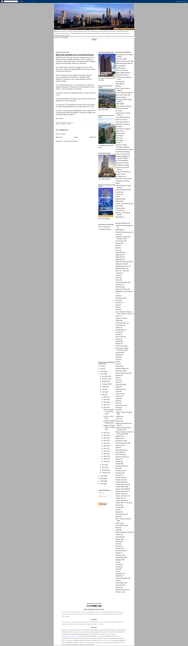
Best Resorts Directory (122, 108)
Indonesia (118, 366)
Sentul (117, 544)
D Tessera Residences (104, 229)
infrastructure (119, 371)
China (117, 280)
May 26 (106, 407)
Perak (117, 468)
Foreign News (119, 325)
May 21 (106, 440)
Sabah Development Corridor (124, 532)
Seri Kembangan (120, 550)
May (103, 394)
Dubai (117, 295)
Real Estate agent (121, 514)
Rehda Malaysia (120, 84)
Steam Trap (119, 138)
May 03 (106, 461)
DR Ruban (118, 86)
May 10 (106, 451)
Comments (104, 496)
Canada (118, 275)
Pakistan (118, 461)
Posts (102, 493)
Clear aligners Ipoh (121, 176)
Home (76, 137)
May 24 (106, 435)
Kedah (117, 391)
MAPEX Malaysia (121, 68)
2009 (102, 478)
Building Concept (120, 264)
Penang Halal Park (121, 466)
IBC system (119, 110)
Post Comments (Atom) (70, 141)
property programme (121, 491)
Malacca (118, 421)
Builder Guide (119, 201)
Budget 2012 (119, 257)
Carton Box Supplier (121, 59)
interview (118, 375)
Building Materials (121, 268)
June (103, 392)
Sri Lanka (118, 564)
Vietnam (118, 587)
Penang (118, 463)
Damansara (119, 287)
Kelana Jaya (119, 394)
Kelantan (118, 396)
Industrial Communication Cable (125, 61)
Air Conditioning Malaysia (123, 117)
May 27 (106, 405)
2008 (102, 481)
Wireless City (119, 592)
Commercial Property (121, 282)
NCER (117, 447)
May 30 (106, 399)
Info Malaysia (119, 194)
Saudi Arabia (119, 537)
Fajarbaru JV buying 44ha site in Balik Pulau (109, 427)
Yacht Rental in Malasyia (123, 151)
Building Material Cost (122, 266)
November (105, 379)
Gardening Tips (120, 330)
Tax (117, 571)
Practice (118, 475)
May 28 (106, 402)
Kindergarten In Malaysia (123, 124)
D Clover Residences (104, 227)
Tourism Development (122, 578)
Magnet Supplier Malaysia (123, 72)
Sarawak (118, 534)
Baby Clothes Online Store (123, 95)
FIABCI (118, 320)
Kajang (117, 387)
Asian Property (120, 241)
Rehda (117, 516)
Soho (117, 562)
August (104, 386)
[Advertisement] (94, 44)
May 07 (106, 456)
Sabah (117, 530)
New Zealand (119, 452)
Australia (118, 243)
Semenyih (118, 541)
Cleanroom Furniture (121, 145)
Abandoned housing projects (124, 232)
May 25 (106, 432)
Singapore (118, 560)
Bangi (117, 245)
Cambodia (118, 273)
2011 (102, 374)
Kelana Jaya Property (122, 70)
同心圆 (117, 183)
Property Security (120, 493)
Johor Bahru (119, 384)
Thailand (118, 576)
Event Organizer (120, 81)
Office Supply (119, 140)
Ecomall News (120, 192)
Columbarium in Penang (122, 181)
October (104, 381)
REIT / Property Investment (123, 519)
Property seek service (122, 496)
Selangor (118, 539)
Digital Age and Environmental (124, 291)
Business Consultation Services (125, 203)
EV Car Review (120, 210)
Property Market (65, 123)
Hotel (117, 357)
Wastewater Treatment (122, 75)
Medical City (119, 436)
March (104, 467)
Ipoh (117, 377)
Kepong (118, 398)
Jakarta (118, 380)
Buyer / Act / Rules (121, 271)
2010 (102, 476)
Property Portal (120, 477)
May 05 (106, 459)
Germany (118, 332)
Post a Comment (60, 134)
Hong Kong (119, 352)
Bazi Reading (119, 135)
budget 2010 (119, 252)
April (103, 465)
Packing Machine (120, 65)
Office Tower (119, 454)
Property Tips (119, 498)
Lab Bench (119, 142)
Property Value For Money (123, 502)
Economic (118, 302)
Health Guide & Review (122, 163)
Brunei (117, 250)
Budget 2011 (119, 254)
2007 (102, 484)
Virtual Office (119, 206)
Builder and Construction (122, 261)
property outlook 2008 (122, 489)
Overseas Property (121, 457)
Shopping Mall (120, 557)
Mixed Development (121, 443)
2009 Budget (119, 229)
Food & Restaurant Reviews (123, 106)
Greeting (118, 339)
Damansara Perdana (121, 289)
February (104, 470)
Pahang (118, 459)
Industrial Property (121, 368)
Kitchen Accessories (121, 119)
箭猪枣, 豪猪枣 (120, 104)
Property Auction (120, 480)
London (118, 419)
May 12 (106, 448)
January (104, 472)
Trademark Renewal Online (123, 189)
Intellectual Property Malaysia (124, 63)
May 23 (106, 438)
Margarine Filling (120, 133)
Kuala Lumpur (119, 405)
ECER (117, 300)
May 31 (106, 397)
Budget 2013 (119, 259)
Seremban (118, 548)
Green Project (119, 336)
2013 (102, 368)
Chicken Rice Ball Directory (123, 171)
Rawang (118, 512)
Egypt (117, 305)
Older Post (93, 137)
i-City (117, 359)
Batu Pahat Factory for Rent (124, 178)
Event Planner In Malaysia (123, 129)
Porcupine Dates (120, 208)
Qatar (117, 509)
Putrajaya (118, 507)
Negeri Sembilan (120, 450)
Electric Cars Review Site (123, 154)
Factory (118, 316)
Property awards (120, 482)
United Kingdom (120, 583)
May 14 (106, 443)
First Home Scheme (121, 323)
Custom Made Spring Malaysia (124, 92)
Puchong (118, 505)
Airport (117, 234)
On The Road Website (122, 160)
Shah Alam (119, 555)
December (105, 376)
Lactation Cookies (121, 174)
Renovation (119, 523)
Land (117, 410)
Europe (118, 309)
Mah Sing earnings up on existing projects (75, 55)
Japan (117, 382)
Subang (118, 566)
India (117, 364)
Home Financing (120, 346)
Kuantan (118, 407)
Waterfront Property (121, 589)
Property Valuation (121, 500)
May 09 (106, 453)
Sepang (118, 546)
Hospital (118, 355)
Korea (117, 403)
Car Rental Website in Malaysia (124, 149)
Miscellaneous (120, 440)
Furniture (118, 327)
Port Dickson (119, 473)
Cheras (118, 277)
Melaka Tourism (120, 131)
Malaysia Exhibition (121, 97)
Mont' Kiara (119, 445)
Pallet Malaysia (120, 217)
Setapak (118, 553)
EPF (117, 307)
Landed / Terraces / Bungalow (124, 412)
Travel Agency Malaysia (122, 147)
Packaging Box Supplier (122, 165)
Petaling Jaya (119, 470)
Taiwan (117, 569)
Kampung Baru (120, 389)
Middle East (119, 438)
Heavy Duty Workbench (122, 122)
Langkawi (118, 416)
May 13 (106, 445)
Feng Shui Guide (120, 318)
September (105, 384)
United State (119, 585)
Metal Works (119, 126)
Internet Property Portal (122, 373)
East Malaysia (120, 298)
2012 (102, 371)
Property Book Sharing (122, 484)
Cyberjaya (118, 284)
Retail (117, 527)
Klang (117, 400)
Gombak (118, 334)
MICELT (118, 196)
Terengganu (119, 573)
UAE (117, 580)
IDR (117, 361)
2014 (102, 366)
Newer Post (59, 137)
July (103, 389)
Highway (118, 343)
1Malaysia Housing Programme (124, 225)
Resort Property (120, 525)
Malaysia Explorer (121, 199)
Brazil (117, 248)
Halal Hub (118, 341)
